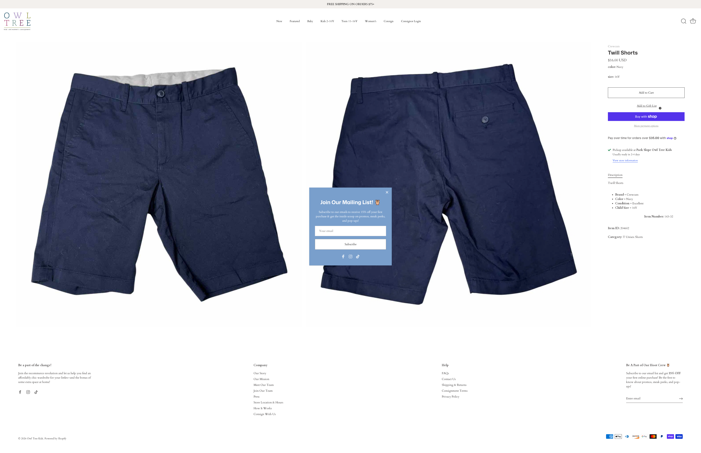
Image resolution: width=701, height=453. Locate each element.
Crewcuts (614, 46)
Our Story (260, 373)
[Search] (684, 21)
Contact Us (449, 379)
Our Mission (261, 379)
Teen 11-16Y (349, 21)
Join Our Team (263, 391)
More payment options (646, 126)
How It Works (263, 408)
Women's (370, 21)
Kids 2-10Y (327, 21)
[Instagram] (350, 256)
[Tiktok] (358, 256)
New (279, 21)
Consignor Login (411, 21)
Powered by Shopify (55, 438)
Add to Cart (646, 93)
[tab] (617, 175)
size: (611, 77)
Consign (389, 21)
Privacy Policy (450, 397)
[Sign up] (681, 398)
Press (256, 397)
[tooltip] (660, 108)
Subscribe (351, 244)
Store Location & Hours (268, 402)
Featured (295, 21)
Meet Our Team (264, 385)
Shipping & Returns (454, 385)
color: (612, 67)
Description (615, 175)
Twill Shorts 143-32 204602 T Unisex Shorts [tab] (640, 210)
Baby (310, 21)
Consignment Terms (455, 391)
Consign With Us (265, 414)
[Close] (387, 192)
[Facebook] (343, 256)
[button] (646, 105)
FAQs (445, 373)
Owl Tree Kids (35, 438)
